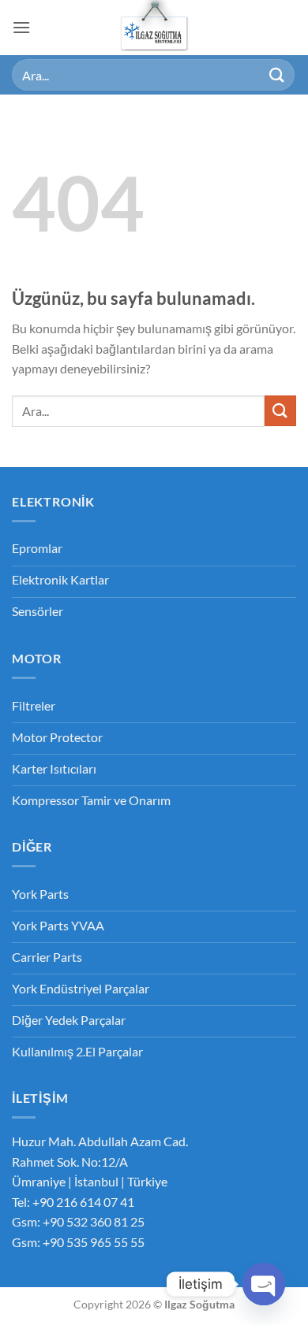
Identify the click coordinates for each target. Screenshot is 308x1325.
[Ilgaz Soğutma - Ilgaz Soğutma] (154, 27)
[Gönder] (277, 74)
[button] (21, 27)
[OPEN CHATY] (263, 1284)
